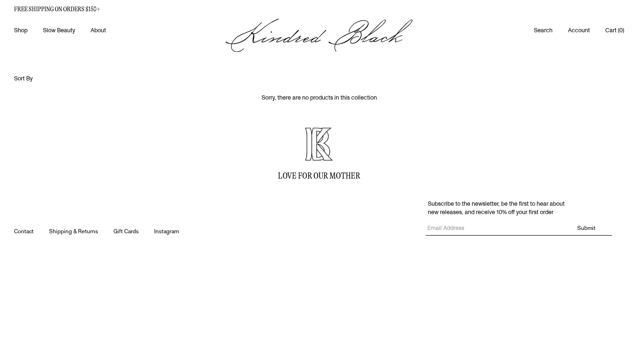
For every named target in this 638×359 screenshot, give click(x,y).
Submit (586, 228)
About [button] (98, 30)
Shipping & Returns (73, 232)
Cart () (614, 30)
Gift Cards (126, 232)
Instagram (166, 232)
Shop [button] (21, 30)
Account (579, 30)
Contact (24, 232)
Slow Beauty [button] (59, 30)
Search (543, 30)
